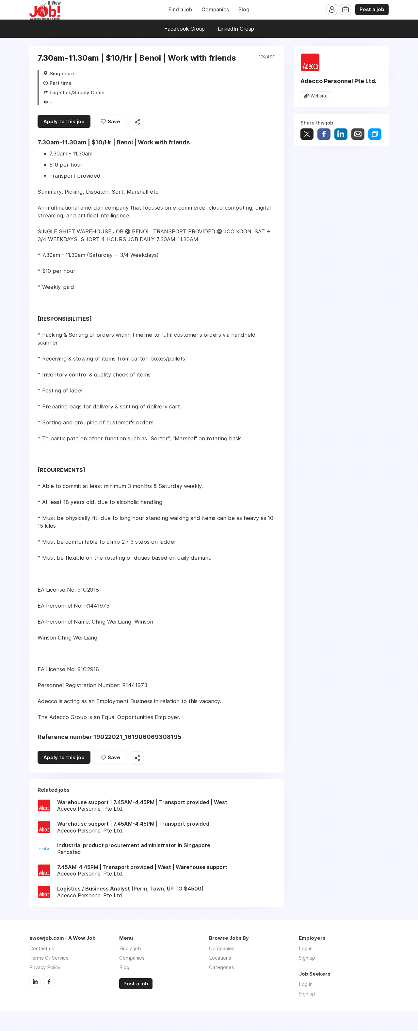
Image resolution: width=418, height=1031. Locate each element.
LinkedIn (34, 981)
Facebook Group (184, 28)
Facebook (49, 981)
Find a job (180, 10)
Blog (243, 10)
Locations (220, 958)
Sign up (307, 958)
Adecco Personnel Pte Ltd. (338, 81)
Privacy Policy (44, 967)
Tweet (307, 134)
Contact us (41, 948)
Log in (306, 948)
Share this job (137, 121)
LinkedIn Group (236, 28)
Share (323, 134)
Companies (215, 10)
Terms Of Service (49, 958)
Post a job (372, 9)
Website (319, 95)
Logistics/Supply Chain (77, 92)
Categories (221, 967)
